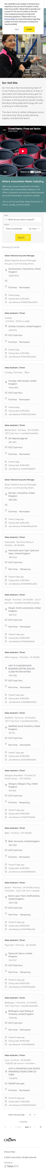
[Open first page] (5, 1127)
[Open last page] (40, 1127)
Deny (17, 29)
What (6, 215)
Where (6, 224)
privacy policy (9, 19)
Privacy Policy (9, 1152)
